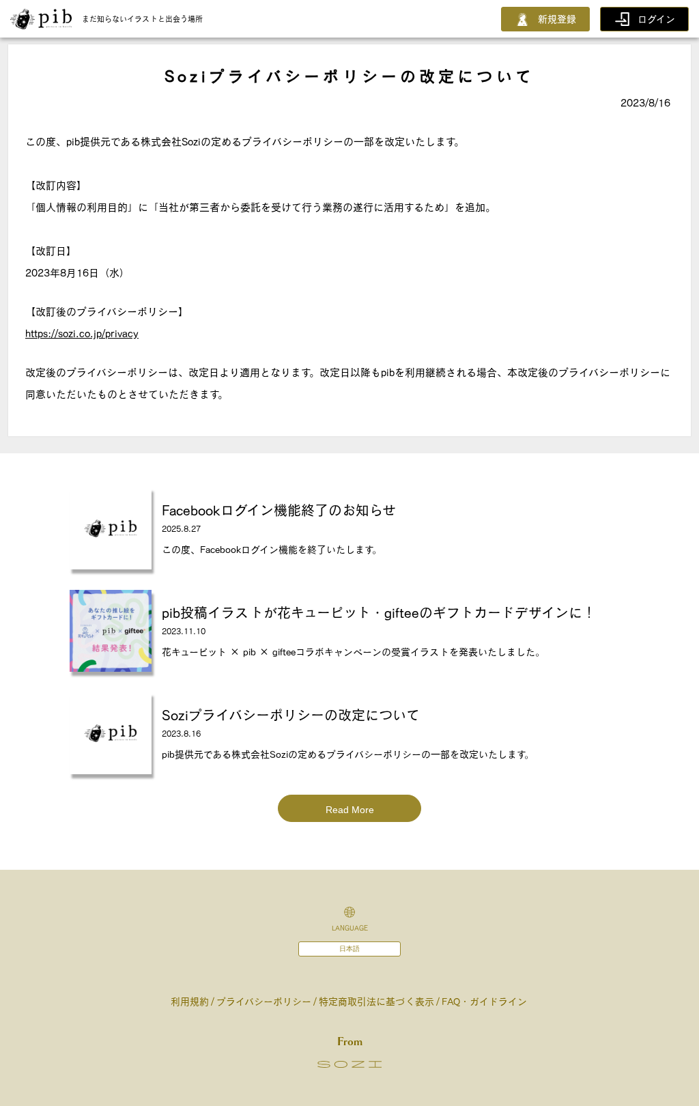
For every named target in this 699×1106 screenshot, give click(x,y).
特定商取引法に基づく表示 (376, 1001)
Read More (350, 809)
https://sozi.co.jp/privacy (82, 333)
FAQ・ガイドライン (484, 1001)
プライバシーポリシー (263, 1001)
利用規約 (190, 1001)
